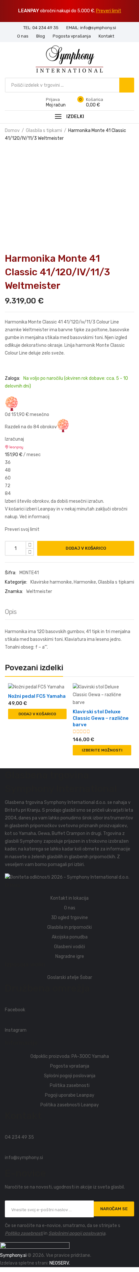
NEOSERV (59, 1263)
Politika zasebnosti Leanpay (69, 1105)
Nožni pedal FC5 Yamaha (37, 696)
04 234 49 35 (19, 1137)
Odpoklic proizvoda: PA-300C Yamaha (69, 1056)
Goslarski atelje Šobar (69, 977)
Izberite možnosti (102, 750)
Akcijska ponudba (70, 937)
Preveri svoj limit (22, 529)
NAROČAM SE (114, 1208)
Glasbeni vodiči (69, 946)
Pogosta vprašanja (69, 1066)
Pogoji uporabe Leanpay (69, 1095)
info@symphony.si (24, 1157)
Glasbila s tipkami (44, 130)
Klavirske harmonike (51, 582)
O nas (69, 908)
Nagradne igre (69, 956)
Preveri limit (108, 11)
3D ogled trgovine (69, 917)
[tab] (10, 613)
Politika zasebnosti (70, 1085)
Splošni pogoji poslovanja (69, 1076)
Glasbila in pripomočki (69, 927)
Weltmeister (39, 591)
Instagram (16, 1030)
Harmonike (85, 582)
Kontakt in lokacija (69, 898)
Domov (12, 130)
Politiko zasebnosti (24, 1233)
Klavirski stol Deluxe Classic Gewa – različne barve (101, 718)
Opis (10, 612)
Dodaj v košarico (86, 548)
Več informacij (34, 517)
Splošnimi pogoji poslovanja (76, 1233)
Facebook (15, 1010)
